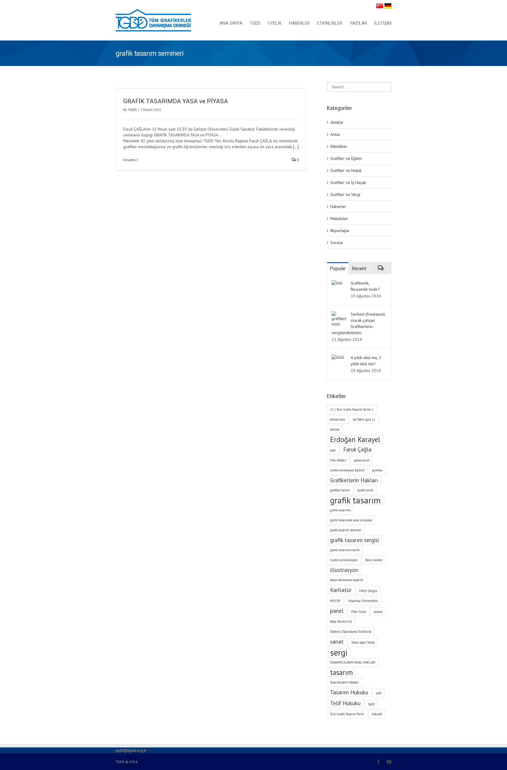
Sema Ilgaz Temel (363, 642)
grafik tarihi (366, 490)
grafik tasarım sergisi (354, 540)
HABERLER (299, 23)
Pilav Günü (358, 612)
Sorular (336, 242)
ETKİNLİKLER (329, 23)
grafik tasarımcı (340, 510)
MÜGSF (335, 601)
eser (333, 450)
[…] (296, 146)
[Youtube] (389, 761)
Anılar (335, 134)
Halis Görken (374, 560)
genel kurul (361, 460)
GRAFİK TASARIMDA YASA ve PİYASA (175, 101)
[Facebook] (378, 761)
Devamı (129, 160)
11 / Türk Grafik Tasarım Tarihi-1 (352, 409)
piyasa (378, 612)
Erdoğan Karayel (355, 439)
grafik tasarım (355, 500)
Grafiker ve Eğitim (346, 158)
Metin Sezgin (368, 591)
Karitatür (340, 589)
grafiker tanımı (340, 490)
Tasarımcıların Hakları (344, 682)
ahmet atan (337, 419)
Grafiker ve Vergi (345, 194)
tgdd (371, 704)
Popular (338, 268)
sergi (338, 652)
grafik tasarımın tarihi (345, 550)
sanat (337, 641)
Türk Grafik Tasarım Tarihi (347, 714)
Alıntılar (337, 122)
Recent (359, 268)
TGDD (255, 23)
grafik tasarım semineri (345, 530)
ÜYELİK (275, 23)
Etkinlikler (338, 146)
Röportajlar (340, 230)
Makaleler (339, 218)
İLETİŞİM (382, 23)
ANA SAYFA (230, 23)
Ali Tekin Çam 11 (364, 419)
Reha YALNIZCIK (341, 622)
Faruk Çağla (357, 449)
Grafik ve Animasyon (344, 560)
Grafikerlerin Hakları (354, 480)
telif (378, 693)
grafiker (377, 470)
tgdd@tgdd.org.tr (131, 750)
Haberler (338, 206)
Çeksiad (377, 714)
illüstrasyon (344, 569)
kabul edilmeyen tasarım (346, 580)
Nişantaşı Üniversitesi (363, 601)
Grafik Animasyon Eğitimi (347, 470)
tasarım (341, 672)
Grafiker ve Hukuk (345, 170)
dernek (334, 429)
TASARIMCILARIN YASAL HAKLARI (352, 662)
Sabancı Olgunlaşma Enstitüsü (350, 631)
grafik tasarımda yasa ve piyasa (351, 520)
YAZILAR (358, 23)
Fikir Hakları (338, 460)
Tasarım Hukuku (349, 692)
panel (337, 610)
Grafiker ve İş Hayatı (348, 182)
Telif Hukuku (345, 703)
